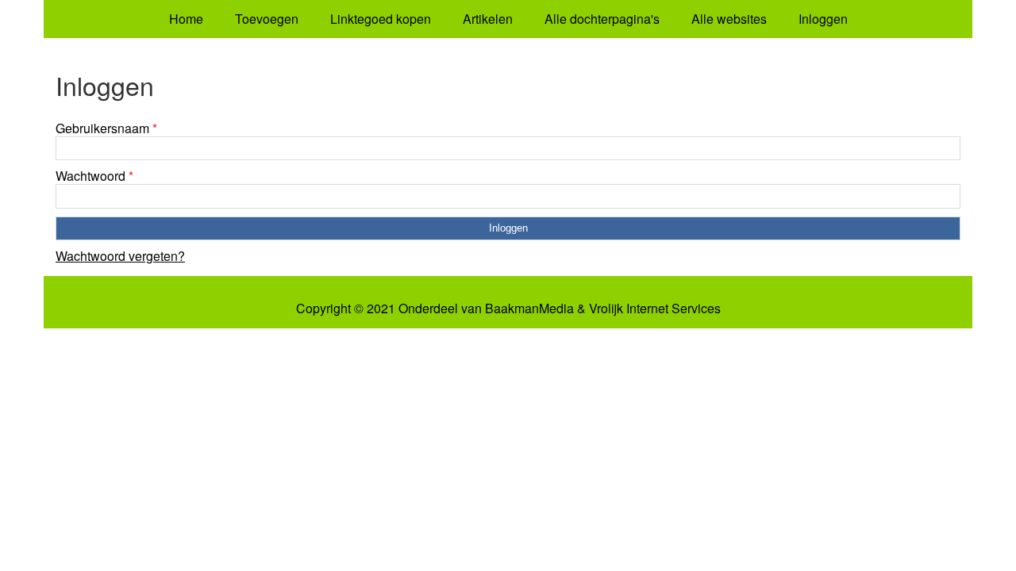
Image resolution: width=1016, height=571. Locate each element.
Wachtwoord (94, 176)
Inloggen (823, 19)
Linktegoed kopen (380, 19)
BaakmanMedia (529, 308)
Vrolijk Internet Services (655, 308)
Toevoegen (266, 19)
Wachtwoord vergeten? (120, 256)
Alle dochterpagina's (602, 19)
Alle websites (729, 19)
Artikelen (488, 19)
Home (186, 19)
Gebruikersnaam (106, 128)
